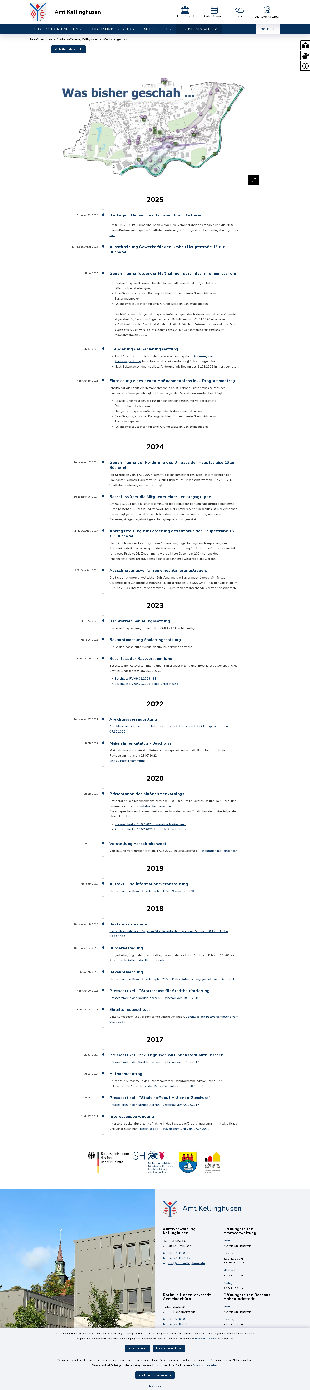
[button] (305, 45)
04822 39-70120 (180, 1258)
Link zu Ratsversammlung (127, 761)
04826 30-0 (176, 1319)
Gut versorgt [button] (156, 29)
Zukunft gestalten (41, 39)
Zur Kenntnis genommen (155, 1375)
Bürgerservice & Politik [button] (111, 29)
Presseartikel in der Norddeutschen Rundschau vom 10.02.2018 (154, 998)
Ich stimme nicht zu (169, 1348)
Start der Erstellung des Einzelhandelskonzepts (143, 960)
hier (112, 235)
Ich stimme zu (138, 1348)
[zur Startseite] (38, 12)
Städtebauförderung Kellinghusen (77, 39)
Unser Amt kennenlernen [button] (56, 29)
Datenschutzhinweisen (207, 1338)
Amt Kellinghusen (78, 12)
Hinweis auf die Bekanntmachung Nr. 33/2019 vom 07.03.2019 (153, 891)
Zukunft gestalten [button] (197, 29)
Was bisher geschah (115, 39)
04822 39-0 (176, 1253)
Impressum (155, 1386)
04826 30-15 (177, 1324)
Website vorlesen (66, 49)
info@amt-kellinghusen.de (186, 1263)
